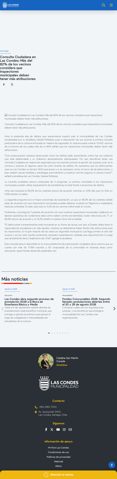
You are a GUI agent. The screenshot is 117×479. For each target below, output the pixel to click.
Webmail (58, 461)
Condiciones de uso (58, 452)
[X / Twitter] (51, 429)
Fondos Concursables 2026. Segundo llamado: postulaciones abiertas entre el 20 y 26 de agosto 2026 (86, 302)
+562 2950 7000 (48, 407)
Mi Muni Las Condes (58, 448)
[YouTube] (58, 429)
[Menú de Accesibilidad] (111, 465)
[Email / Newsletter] (70, 429)
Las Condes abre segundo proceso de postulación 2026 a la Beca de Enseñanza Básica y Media (29, 302)
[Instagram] (64, 429)
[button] (3, 308)
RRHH (58, 466)
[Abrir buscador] (103, 5)
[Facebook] (46, 429)
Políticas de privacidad (58, 457)
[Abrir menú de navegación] (111, 5)
